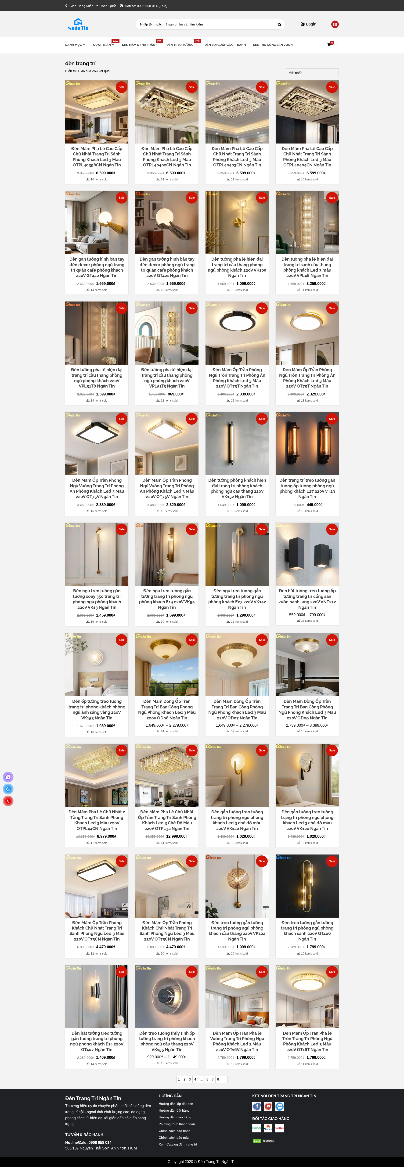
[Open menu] (335, 24)
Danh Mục (73, 45)
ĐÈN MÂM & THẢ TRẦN (140, 45)
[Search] (279, 24)
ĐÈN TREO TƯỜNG (182, 45)
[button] (331, 44)
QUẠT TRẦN (104, 45)
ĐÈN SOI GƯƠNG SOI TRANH (225, 45)
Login (310, 24)
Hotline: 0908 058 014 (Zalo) (146, 6)
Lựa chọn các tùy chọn (307, 581)
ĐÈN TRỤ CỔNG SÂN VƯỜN (273, 45)
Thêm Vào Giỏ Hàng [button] (99, 141)
